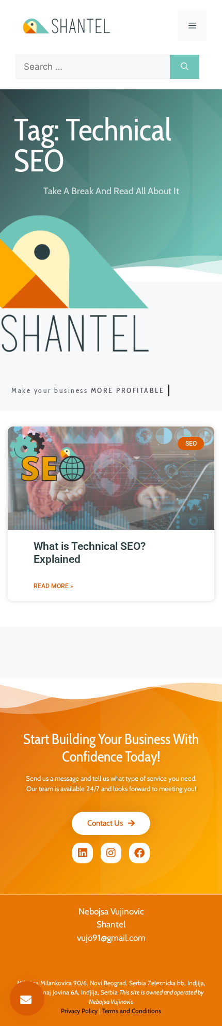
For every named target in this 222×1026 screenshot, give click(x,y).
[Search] (184, 67)
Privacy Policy (79, 1011)
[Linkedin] (82, 853)
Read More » (53, 586)
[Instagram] (111, 853)
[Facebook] (139, 853)
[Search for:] (92, 67)
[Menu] (192, 25)
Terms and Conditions (131, 1011)
